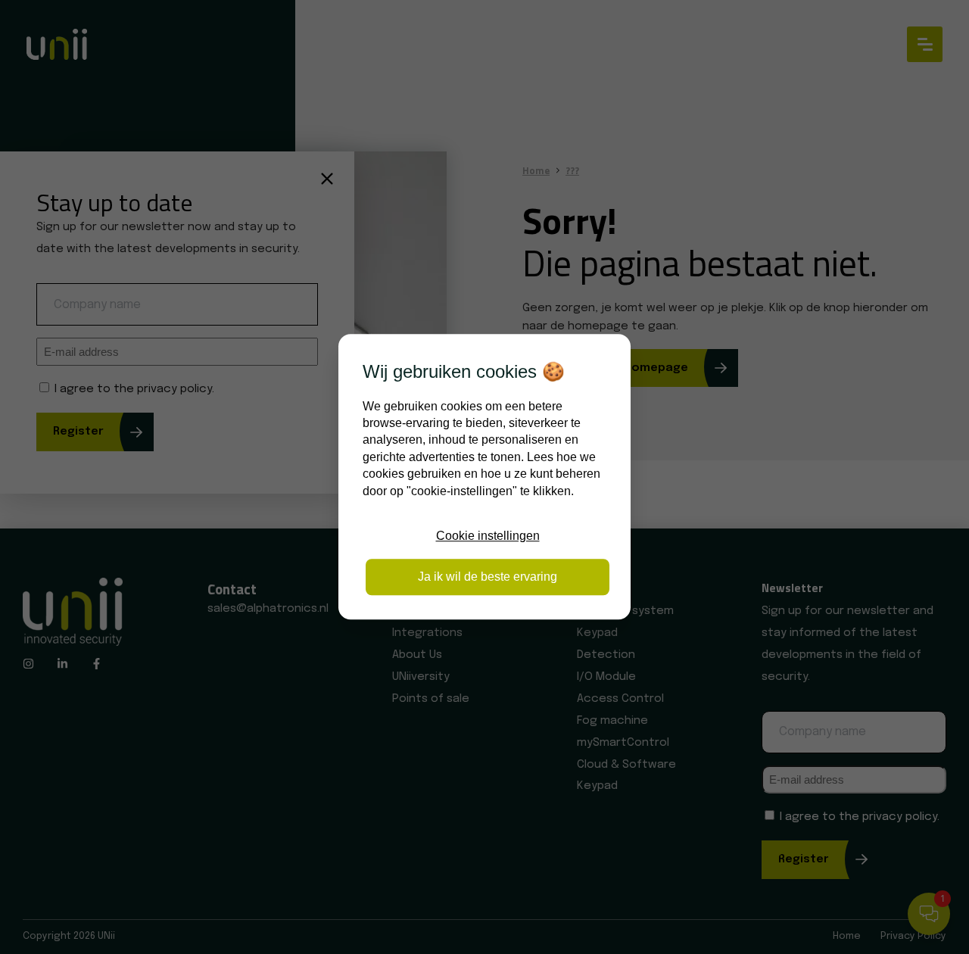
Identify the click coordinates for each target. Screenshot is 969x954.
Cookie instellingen (488, 535)
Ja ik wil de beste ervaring (487, 577)
